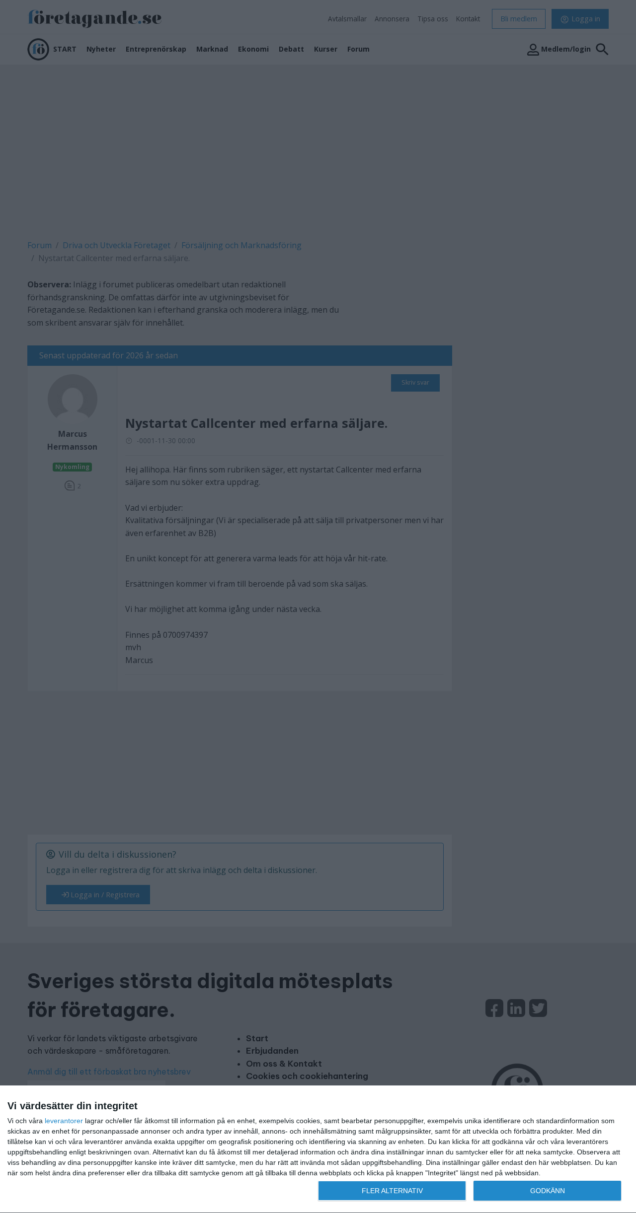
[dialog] (318, 1149)
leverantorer (64, 1120)
